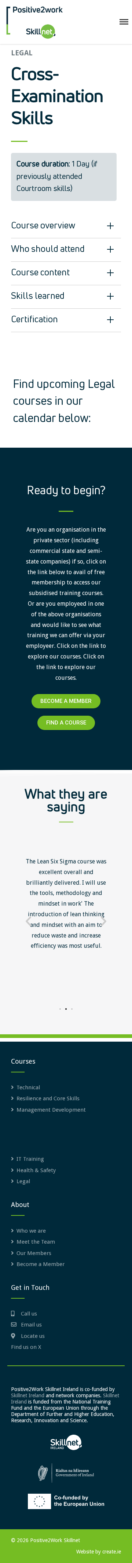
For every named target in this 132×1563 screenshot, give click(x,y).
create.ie (111, 1552)
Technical (28, 1087)
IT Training (30, 1159)
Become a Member (40, 1264)
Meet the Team (35, 1242)
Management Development (51, 1110)
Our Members (33, 1253)
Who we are (31, 1231)
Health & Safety (36, 1170)
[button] (28, 920)
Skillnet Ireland (27, 1395)
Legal (23, 1181)
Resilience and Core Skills (48, 1098)
